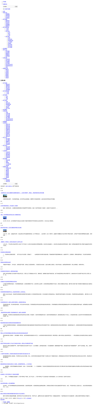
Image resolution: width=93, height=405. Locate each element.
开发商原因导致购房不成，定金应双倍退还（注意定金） (13, 291)
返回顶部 (3, 399)
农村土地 (8, 153)
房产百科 (10, 44)
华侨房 (7, 76)
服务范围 (8, 126)
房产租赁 (8, 31)
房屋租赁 (8, 149)
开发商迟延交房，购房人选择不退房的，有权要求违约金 (13, 302)
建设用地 (8, 154)
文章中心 (10, 186)
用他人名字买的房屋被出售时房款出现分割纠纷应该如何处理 (14, 333)
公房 (9, 35)
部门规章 (8, 63)
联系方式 (8, 125)
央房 (9, 37)
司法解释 (8, 61)
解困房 (7, 75)
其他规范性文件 (9, 65)
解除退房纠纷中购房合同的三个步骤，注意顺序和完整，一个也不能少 (16, 364)
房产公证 (5, 49)
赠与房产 (8, 21)
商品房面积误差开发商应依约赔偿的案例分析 (11, 322)
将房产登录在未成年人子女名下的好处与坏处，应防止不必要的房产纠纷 (17, 343)
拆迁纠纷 (10, 39)
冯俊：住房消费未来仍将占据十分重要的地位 (11, 214)
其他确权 (8, 24)
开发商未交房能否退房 (6, 252)
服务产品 (8, 134)
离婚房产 (8, 25)
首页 (4, 11)
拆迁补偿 (8, 156)
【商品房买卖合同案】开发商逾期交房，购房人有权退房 (13, 312)
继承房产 (8, 20)
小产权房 (10, 41)
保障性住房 (5, 68)
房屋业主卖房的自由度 (6, 262)
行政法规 (8, 59)
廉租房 (7, 69)
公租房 (7, 71)
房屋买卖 (8, 148)
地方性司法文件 (9, 64)
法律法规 (5, 57)
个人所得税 (8, 164)
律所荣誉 (8, 15)
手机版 (4, 1)
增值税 (7, 162)
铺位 (9, 33)
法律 (7, 67)
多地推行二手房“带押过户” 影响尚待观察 (10, 374)
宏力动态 (8, 16)
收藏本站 (5, 4)
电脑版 (8, 401)
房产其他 (8, 36)
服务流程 (8, 128)
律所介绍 (5, 12)
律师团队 (8, 13)
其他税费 (8, 160)
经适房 (7, 72)
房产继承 (8, 51)
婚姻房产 (8, 53)
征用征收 (8, 157)
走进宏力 (5, 122)
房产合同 (10, 45)
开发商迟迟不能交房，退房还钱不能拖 (9, 271)
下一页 (26, 398)
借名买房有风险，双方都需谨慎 (8, 383)
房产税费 (10, 47)
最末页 (29, 398)
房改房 (9, 43)
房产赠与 (8, 52)
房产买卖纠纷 (6, 27)
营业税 (7, 165)
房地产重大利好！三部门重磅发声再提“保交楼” (11, 227)
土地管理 (5, 150)
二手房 (7, 29)
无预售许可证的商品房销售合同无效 (9, 281)
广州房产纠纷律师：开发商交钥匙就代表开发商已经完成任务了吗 (15, 353)
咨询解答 (5, 178)
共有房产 (8, 23)
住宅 (9, 32)
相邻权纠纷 (10, 40)
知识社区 (8, 181)
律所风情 (8, 132)
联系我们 (8, 17)
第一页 (19, 398)
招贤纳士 (8, 133)
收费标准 (8, 129)
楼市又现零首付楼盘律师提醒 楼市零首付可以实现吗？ (13, 393)
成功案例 (5, 48)
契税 (7, 161)
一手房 (7, 28)
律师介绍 (8, 130)
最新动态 (8, 136)
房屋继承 (8, 55)
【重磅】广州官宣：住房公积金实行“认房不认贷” (12, 241)
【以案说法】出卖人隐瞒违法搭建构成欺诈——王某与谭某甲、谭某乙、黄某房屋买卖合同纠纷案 (22, 192)
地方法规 (8, 60)
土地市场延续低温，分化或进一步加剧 (9, 205)
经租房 (7, 73)
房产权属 (5, 19)
